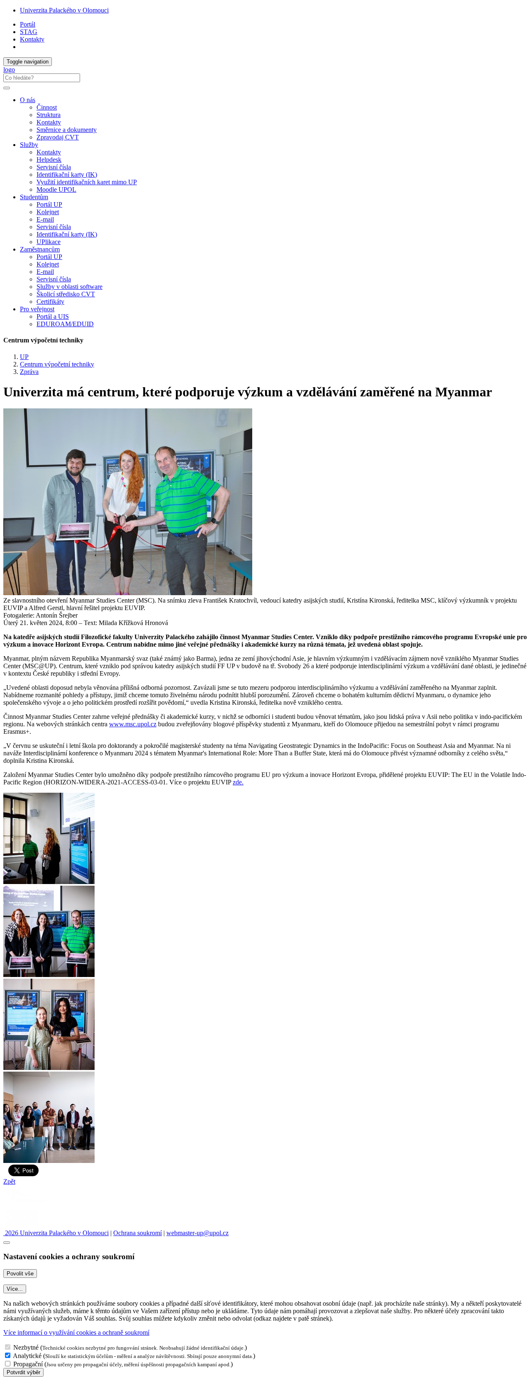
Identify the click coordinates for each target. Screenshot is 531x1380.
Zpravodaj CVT (58, 137)
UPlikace (49, 241)
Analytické (27, 1355)
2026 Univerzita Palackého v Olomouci (56, 1232)
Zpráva (29, 371)
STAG (28, 31)
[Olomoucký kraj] (32, 1203)
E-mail (45, 219)
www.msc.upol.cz (132, 724)
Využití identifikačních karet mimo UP (87, 182)
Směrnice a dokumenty (67, 129)
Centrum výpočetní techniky (57, 364)
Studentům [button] (34, 196)
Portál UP (49, 204)
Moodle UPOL (56, 189)
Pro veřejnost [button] (37, 309)
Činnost (47, 107)
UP (24, 356)
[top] (6, 1242)
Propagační (28, 1364)
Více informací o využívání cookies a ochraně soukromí (76, 1332)
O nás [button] (27, 99)
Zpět (9, 1181)
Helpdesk (49, 159)
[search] (6, 88)
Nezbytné (26, 1347)
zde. (238, 782)
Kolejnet (48, 211)
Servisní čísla (54, 167)
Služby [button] (29, 144)
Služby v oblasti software (69, 286)
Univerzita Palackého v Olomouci (64, 10)
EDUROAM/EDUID (65, 323)
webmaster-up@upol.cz (197, 1232)
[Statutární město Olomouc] (22, 1225)
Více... (15, 1289)
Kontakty (32, 39)
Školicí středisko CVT (66, 294)
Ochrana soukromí (137, 1232)
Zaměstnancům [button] (40, 249)
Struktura (49, 114)
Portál (27, 24)
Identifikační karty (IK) (67, 174)
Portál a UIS (53, 316)
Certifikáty (50, 301)
